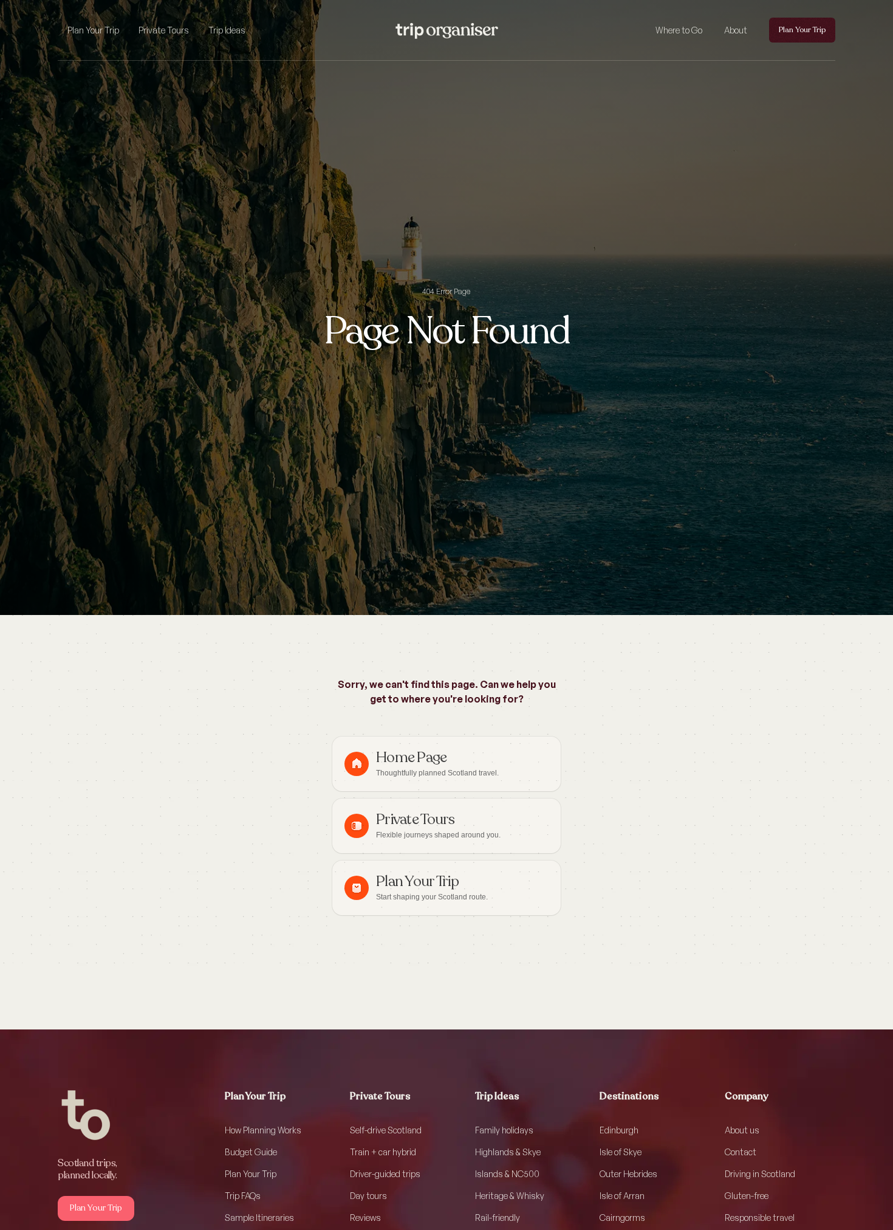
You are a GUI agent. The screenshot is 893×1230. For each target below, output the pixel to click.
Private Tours (164, 30)
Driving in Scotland (760, 1174)
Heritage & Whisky (509, 1195)
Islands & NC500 (507, 1174)
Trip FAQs (243, 1195)
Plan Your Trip (93, 30)
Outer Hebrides (628, 1174)
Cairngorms (622, 1217)
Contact (740, 1152)
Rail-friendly (497, 1217)
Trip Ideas (226, 30)
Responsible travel (760, 1217)
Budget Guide (251, 1152)
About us (742, 1130)
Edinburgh (619, 1130)
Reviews (365, 1217)
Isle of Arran (622, 1195)
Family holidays (504, 1130)
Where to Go (678, 30)
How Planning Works (263, 1130)
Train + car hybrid (383, 1152)
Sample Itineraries (259, 1217)
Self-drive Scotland (386, 1130)
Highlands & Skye (508, 1152)
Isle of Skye (621, 1152)
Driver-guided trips (385, 1174)
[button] (93, 30)
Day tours (368, 1195)
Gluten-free (746, 1195)
